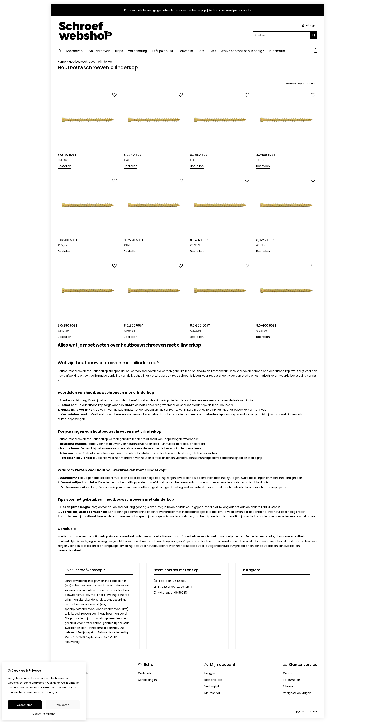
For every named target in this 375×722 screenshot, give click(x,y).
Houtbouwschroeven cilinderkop (91, 62)
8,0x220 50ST (133, 240)
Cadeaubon (146, 673)
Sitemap (289, 686)
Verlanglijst (211, 686)
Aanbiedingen (147, 680)
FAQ (212, 51)
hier (57, 692)
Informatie (277, 51)
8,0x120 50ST (67, 155)
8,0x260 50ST (266, 240)
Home (62, 62)
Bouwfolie (185, 51)
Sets (201, 51)
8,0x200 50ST (67, 240)
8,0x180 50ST (265, 155)
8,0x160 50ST (199, 155)
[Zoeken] (313, 35)
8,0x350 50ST (200, 325)
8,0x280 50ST (67, 325)
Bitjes (119, 51)
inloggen (311, 25)
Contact (289, 673)
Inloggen (210, 673)
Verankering (137, 51)
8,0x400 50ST (266, 325)
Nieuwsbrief (212, 693)
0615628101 (180, 581)
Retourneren (291, 680)
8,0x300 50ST (134, 325)
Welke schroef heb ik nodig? (242, 51)
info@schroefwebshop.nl (175, 587)
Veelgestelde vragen (297, 693)
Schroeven (74, 51)
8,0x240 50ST (200, 240)
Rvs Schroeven (99, 51)
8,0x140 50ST (133, 155)
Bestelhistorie (213, 680)
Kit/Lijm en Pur (162, 51)
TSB (315, 711)
